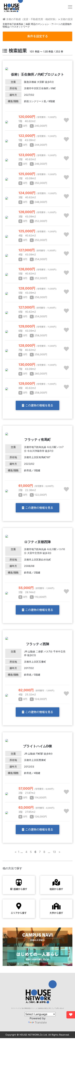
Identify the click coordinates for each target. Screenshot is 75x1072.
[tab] (37, 36)
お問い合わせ (60, 1008)
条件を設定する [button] (37, 36)
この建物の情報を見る (38, 405)
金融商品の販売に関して (45, 1008)
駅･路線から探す (18, 889)
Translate (41, 1022)
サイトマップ (15, 1008)
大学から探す (56, 913)
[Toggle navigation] (70, 6)
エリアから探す (19, 913)
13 (54, 852)
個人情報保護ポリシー (29, 1008)
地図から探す (56, 889)
